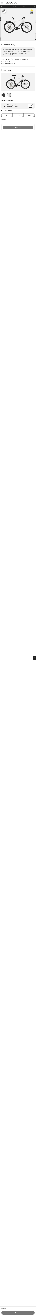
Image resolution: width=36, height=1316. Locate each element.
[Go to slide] (10, 39)
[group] (18, 24)
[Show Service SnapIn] (34, 658)
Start (30, 106)
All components (5, 61)
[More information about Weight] (12, 59)
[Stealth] (3, 95)
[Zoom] (4, 11)
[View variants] (1, 39)
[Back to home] (11, 2)
